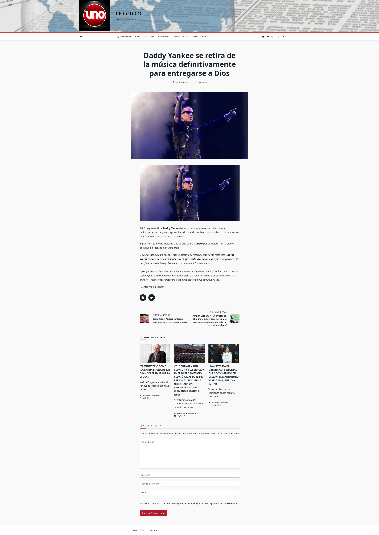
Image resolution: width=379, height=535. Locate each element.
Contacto (204, 36)
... (147, 389)
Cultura (185, 36)
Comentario (147, 442)
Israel (152, 36)
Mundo (137, 36)
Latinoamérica (163, 36)
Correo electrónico (150, 483)
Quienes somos (124, 36)
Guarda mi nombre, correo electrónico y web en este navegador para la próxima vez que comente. (188, 503)
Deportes (176, 36)
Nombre (145, 475)
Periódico (128, 13)
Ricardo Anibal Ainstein (183, 82)
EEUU (144, 36)
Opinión (194, 36)
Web (143, 492)
